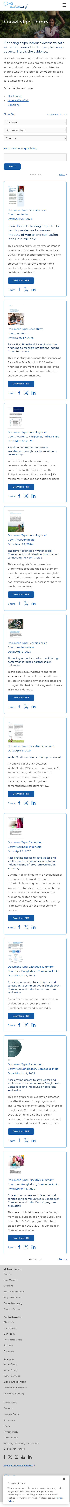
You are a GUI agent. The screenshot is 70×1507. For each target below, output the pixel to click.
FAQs (7, 1426)
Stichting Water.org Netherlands (21, 1443)
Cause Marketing (13, 1303)
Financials (9, 1351)
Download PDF (21, 280)
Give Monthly (11, 1280)
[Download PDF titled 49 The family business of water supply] (16, 531)
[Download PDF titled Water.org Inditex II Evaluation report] (16, 1060)
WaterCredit (11, 1364)
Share (11, 290)
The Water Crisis (13, 1340)
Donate (8, 1274)
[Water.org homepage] (16, 5)
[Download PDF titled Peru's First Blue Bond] (16, 324)
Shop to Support (13, 1309)
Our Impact (15, 96)
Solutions (14, 105)
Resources (9, 1420)
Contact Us (10, 1403)
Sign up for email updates (18, 1466)
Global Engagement (15, 1382)
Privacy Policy (11, 1432)
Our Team (9, 1334)
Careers (8, 1408)
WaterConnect (12, 1376)
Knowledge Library (14, 1393)
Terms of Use (11, 1438)
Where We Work (18, 100)
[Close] (64, 1479)
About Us (9, 1322)
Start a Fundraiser (14, 1292)
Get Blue (8, 1286)
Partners (8, 1345)
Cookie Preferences (14, 1449)
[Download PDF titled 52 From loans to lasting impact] (16, 205)
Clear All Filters (57, 114)
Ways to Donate (12, 1297)
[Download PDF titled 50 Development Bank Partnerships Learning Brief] (16, 428)
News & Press (11, 1414)
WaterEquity (10, 1370)
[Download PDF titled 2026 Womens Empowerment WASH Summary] (16, 741)
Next (62, 175)
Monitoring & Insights (15, 1388)
